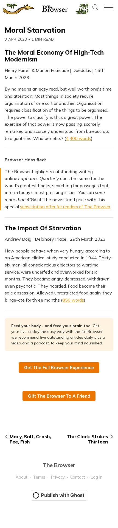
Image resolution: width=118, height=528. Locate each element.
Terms (39, 477)
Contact (77, 477)
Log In (96, 477)
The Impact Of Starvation (43, 228)
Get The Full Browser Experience (59, 367)
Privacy (58, 477)
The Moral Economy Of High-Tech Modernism (54, 56)
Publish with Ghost (63, 495)
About (21, 477)
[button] (95, 7)
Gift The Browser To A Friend (59, 396)
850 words (73, 300)
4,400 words (78, 138)
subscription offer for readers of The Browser (65, 206)
